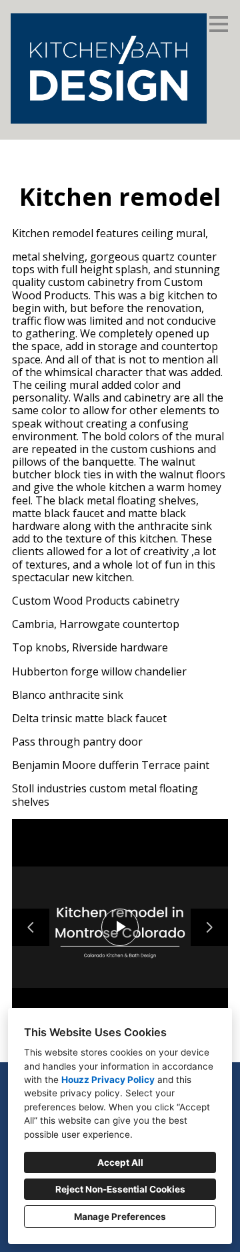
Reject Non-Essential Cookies (120, 1189)
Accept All (120, 1162)
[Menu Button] (218, 24)
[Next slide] (209, 927)
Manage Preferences (120, 1216)
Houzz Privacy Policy (108, 1079)
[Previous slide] (30, 927)
